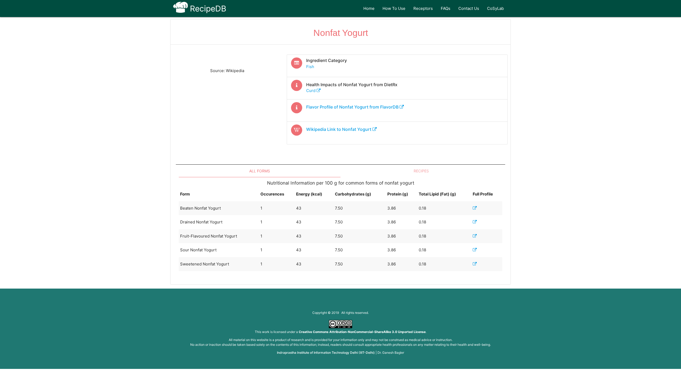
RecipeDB (207, 8)
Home (369, 8)
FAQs (445, 8)
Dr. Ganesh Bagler (390, 353)
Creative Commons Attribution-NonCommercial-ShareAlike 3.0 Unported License (362, 332)
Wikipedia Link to (338, 129)
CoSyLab (495, 8)
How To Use (394, 8)
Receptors (423, 8)
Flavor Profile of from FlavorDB (353, 107)
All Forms (259, 171)
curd (311, 90)
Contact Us (468, 8)
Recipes (421, 171)
